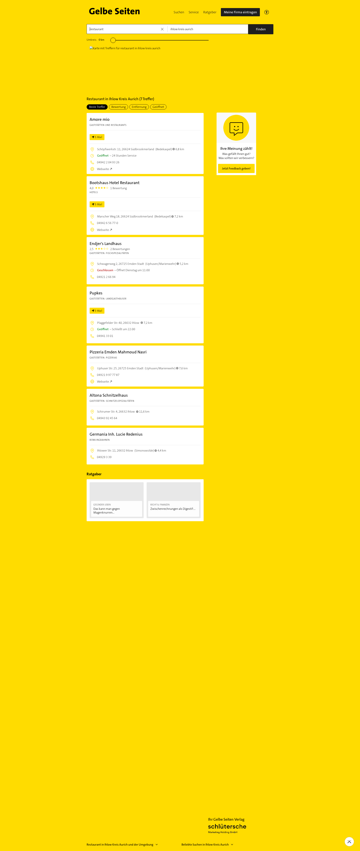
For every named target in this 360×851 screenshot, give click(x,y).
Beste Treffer (97, 107)
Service (194, 12)
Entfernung (139, 107)
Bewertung (118, 107)
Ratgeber (209, 12)
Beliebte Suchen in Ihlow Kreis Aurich (205, 845)
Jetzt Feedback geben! (236, 168)
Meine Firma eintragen (240, 12)
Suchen (179, 12)
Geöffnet (158, 107)
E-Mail (98, 137)
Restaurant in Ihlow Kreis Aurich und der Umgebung (120, 845)
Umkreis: (95, 39)
